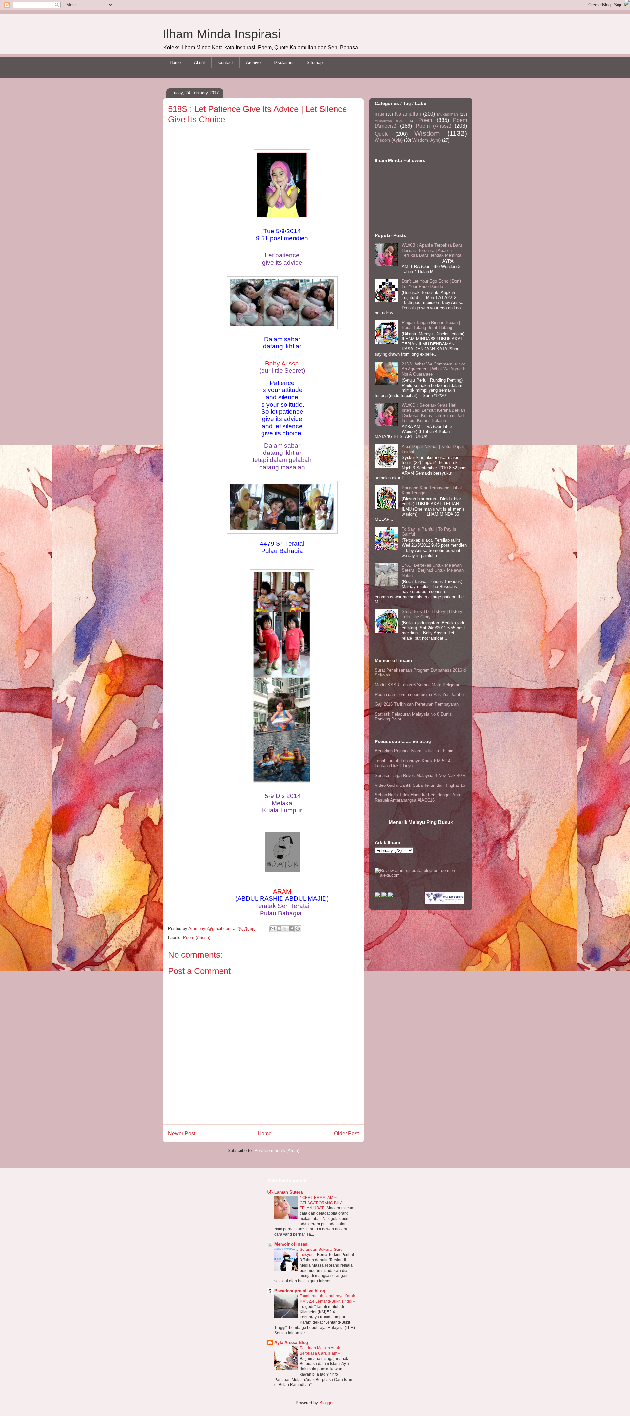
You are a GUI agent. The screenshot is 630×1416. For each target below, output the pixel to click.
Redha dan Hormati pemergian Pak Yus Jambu (419, 694)
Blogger (326, 1402)
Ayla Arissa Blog (291, 1342)
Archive (253, 62)
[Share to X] (285, 928)
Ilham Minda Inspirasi (222, 34)
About (199, 62)
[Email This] (272, 928)
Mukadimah (447, 114)
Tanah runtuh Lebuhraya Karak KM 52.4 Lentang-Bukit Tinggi (412, 763)
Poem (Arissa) (196, 937)
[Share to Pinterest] (297, 928)
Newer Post (181, 1133)
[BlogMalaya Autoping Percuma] (377, 896)
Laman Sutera (288, 1192)
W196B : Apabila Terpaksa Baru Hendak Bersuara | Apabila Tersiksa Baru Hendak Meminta (432, 250)
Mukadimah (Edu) (389, 120)
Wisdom (427, 133)
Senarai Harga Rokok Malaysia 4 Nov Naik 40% (420, 775)
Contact (225, 62)
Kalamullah (408, 114)
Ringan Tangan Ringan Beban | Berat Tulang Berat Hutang (431, 325)
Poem (425, 120)
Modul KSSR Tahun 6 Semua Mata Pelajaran (417, 684)
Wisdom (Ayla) (389, 140)
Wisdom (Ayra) (426, 140)
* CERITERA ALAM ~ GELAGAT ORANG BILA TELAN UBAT (321, 1202)
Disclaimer (284, 62)
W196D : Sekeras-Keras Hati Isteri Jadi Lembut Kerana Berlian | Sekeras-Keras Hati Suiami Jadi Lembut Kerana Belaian (433, 413)
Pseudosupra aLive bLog (299, 1290)
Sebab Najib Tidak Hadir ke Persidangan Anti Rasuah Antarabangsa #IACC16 (417, 797)
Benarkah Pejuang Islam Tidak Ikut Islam (414, 750)
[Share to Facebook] (291, 928)
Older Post (346, 1133)
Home (175, 62)
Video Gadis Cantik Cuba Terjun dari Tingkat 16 (420, 785)
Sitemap (315, 62)
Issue (379, 114)
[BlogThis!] (279, 928)
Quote (382, 134)
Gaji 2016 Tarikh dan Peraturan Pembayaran (417, 704)
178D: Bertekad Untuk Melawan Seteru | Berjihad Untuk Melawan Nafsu (433, 570)
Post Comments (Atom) (276, 1150)
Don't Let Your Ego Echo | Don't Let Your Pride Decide (431, 284)
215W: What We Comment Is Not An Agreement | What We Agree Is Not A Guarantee (434, 369)
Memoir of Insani (291, 1244)
